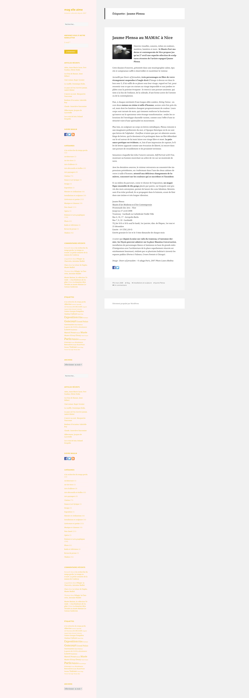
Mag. (128, 283)
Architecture (69, 157)
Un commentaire (120, 285)
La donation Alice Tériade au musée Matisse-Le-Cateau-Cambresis (75, 284)
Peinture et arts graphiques (74, 215)
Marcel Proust (70, 332)
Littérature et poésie (72, 199)
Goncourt (70, 321)
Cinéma (67, 176)
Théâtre (67, 233)
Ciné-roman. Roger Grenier (74, 80)
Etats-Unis (80, 314)
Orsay (78, 335)
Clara (66, 265)
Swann (66, 347)
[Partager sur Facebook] (114, 267)
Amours (74, 304)
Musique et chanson (71, 203)
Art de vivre (68, 160)
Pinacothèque (82, 339)
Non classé (68, 207)
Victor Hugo (80, 347)
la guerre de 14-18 (70, 327)
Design (66, 184)
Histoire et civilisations (72, 192)
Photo (66, 221)
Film (80, 317)
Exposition (68, 188)
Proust (73, 342)
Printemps (67, 342)
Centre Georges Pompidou (74, 311)
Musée (84, 332)
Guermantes (69, 324)
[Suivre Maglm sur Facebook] (65, 134)
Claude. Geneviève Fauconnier (75, 106)
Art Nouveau (68, 307)
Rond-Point (81, 345)
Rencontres (68, 345)
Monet (78, 333)
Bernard (74, 309)
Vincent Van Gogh (68, 349)
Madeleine (74, 330)
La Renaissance (82, 327)
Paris (67, 339)
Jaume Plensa (160, 283)
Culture (74, 313)
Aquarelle (78, 304)
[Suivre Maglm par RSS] (73, 134)
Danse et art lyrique (71, 180)
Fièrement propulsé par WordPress (125, 303)
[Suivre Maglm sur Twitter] (69, 134)
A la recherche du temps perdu (75, 150)
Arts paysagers (69, 172)
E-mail (67, 42)
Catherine (79, 309)
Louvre (67, 329)
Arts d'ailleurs (69, 164)
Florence (85, 318)
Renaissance (79, 342)
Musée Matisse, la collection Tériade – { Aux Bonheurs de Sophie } (76, 279)
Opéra (66, 211)
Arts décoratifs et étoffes (73, 168)
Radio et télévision (71, 225)
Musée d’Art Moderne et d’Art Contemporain (132, 204)
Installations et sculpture (73, 195)
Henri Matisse (78, 325)
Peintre (75, 339)
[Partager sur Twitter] (117, 267)
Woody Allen (77, 349)
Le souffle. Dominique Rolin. (74, 84)
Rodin (74, 345)
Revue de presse (70, 229)
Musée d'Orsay (69, 335)
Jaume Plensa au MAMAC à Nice (142, 37)
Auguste (85, 307)
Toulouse (73, 347)
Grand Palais (82, 321)
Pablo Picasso (84, 335)
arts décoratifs (77, 307)
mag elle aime (73, 9)
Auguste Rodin (68, 309)
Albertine (68, 304)
